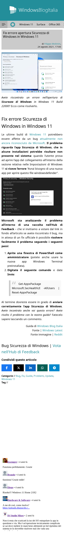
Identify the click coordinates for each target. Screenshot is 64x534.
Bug (18, 376)
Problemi (39, 376)
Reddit (58, 334)
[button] (3, 24)
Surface (41, 24)
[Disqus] (32, 494)
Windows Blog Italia (50, 326)
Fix (23, 376)
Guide (29, 376)
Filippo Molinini (52, 43)
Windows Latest (52, 330)
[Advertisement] (32, 419)
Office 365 (54, 24)
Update (49, 376)
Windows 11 (26, 24)
